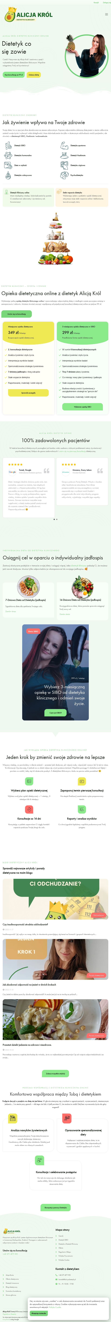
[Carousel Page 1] (54, 519)
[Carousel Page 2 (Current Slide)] (56, 519)
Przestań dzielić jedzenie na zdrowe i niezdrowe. (27, 1045)
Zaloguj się (107, 2)
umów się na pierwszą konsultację (72, 451)
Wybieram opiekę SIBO (82, 407)
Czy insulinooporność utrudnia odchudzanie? (25, 924)
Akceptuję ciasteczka (39, 1313)
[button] (55, 1073)
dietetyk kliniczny (79, 565)
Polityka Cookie (55, 1307)
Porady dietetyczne (96, 975)
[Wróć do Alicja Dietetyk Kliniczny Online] (23, 1231)
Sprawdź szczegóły (28, 393)
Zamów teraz (10, 611)
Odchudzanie (98, 915)
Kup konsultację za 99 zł (14, 75)
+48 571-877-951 (10, 1254)
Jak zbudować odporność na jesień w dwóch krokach (29, 984)
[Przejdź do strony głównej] (28, 14)
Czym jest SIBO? (56, 712)
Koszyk (96, 2)
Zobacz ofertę (34, 75)
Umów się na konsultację (16, 314)
